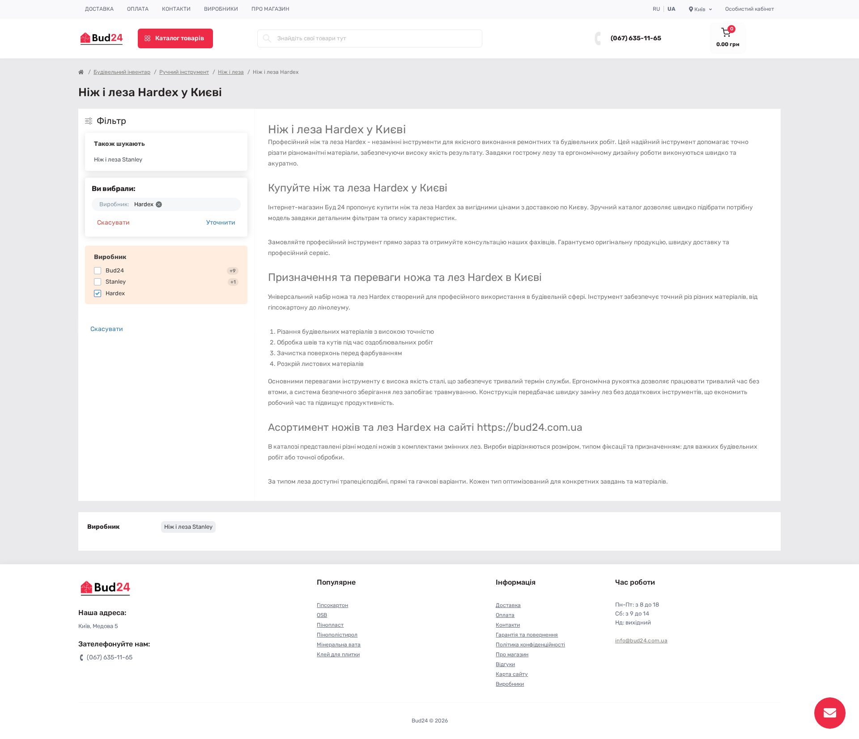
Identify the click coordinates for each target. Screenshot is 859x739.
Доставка (99, 9)
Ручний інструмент (184, 72)
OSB (322, 615)
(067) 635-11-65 (636, 38)
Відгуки (505, 664)
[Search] (267, 38)
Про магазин (270, 9)
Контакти (176, 9)
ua (672, 9)
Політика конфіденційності (530, 644)
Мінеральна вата (339, 644)
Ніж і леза (231, 72)
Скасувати (113, 222)
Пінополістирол (337, 635)
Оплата (138, 9)
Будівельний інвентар (122, 72)
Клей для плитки (338, 654)
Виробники (221, 9)
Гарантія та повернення (527, 635)
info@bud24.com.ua (641, 640)
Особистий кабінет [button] (749, 9)
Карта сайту (512, 674)
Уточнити (220, 222)
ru (656, 9)
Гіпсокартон (332, 605)
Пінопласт (330, 625)
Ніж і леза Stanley (118, 159)
